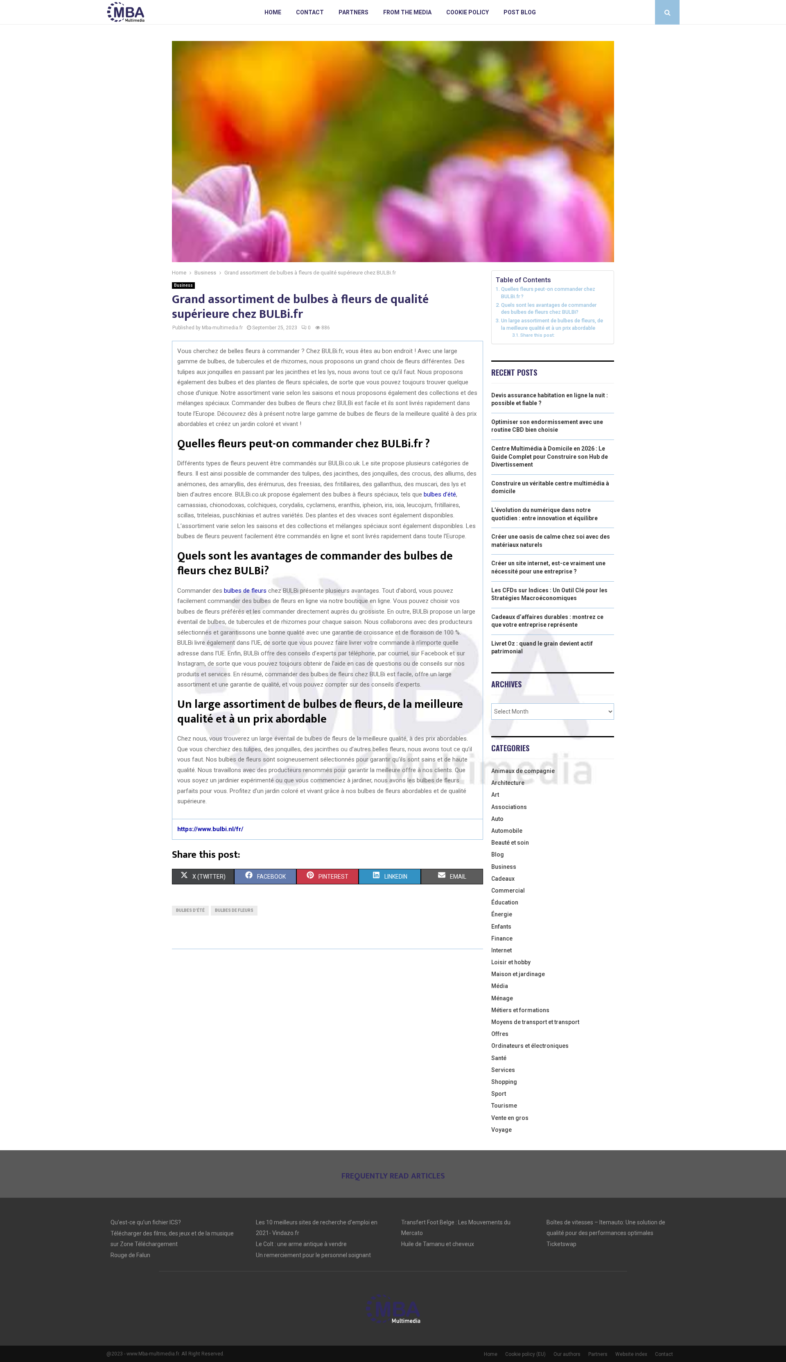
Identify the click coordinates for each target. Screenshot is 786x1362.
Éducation (504, 902)
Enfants (501, 926)
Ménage (502, 998)
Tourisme (504, 1105)
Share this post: (537, 335)
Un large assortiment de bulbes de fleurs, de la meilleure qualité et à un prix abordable (552, 324)
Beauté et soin (510, 842)
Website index (631, 1354)
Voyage (501, 1129)
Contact (310, 12)
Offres (499, 1034)
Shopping (504, 1082)
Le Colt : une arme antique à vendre (301, 1244)
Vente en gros (510, 1118)
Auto (497, 819)
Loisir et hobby (511, 962)
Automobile (506, 830)
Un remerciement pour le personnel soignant (313, 1255)
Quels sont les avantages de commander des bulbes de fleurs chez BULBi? (548, 308)
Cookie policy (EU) (525, 1354)
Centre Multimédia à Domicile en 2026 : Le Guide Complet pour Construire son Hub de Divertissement (549, 456)
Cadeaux (503, 878)
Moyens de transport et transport (535, 1022)
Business (183, 285)
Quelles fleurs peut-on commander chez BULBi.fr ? (548, 292)
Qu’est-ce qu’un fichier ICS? (146, 1222)
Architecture (507, 783)
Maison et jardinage (518, 974)
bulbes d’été (440, 494)
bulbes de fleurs (245, 590)
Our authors (566, 1354)
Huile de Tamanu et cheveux (437, 1244)
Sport (498, 1093)
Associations (509, 807)
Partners (353, 12)
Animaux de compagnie (523, 771)
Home (272, 12)
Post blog (520, 12)
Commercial (508, 890)
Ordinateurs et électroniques (530, 1045)
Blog (497, 854)
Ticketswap (561, 1244)
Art (495, 794)
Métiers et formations (520, 1010)
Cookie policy (467, 12)
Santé (498, 1058)
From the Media (407, 12)
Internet (501, 950)
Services (503, 1070)
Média (499, 986)
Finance (502, 938)
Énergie (501, 914)
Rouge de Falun (130, 1255)
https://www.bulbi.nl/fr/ (210, 829)
